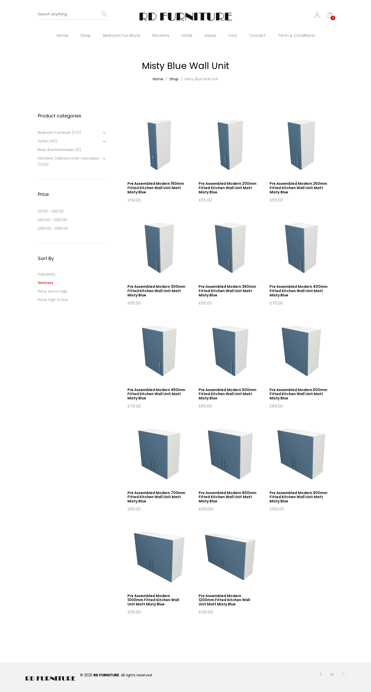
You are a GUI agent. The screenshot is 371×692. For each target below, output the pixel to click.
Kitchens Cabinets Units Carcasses (68, 158)
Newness (45, 282)
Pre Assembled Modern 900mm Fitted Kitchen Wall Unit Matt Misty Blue (298, 497)
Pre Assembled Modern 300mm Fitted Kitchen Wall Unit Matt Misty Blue (156, 291)
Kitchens (160, 36)
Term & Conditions (296, 36)
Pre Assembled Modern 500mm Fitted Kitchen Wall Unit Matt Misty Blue (227, 394)
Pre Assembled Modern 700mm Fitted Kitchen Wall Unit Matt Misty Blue (156, 497)
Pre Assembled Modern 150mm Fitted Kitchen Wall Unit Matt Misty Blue (155, 188)
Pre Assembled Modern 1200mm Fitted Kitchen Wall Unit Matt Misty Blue (224, 600)
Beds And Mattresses (56, 149)
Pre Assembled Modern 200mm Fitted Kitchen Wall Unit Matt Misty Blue (227, 188)
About (210, 36)
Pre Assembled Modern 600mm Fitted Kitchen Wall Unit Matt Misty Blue (298, 394)
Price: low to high (52, 291)
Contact (257, 36)
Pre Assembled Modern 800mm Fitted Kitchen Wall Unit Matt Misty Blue (227, 497)
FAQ (233, 36)
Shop (86, 36)
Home (62, 36)
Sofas (186, 36)
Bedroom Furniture (121, 36)
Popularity (46, 274)
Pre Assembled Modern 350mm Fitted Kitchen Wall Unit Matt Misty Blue (227, 291)
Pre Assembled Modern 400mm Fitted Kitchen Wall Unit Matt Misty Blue (299, 291)
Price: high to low (52, 299)
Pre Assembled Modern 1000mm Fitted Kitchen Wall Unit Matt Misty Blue (153, 600)
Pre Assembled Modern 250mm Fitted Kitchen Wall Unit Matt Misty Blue (298, 188)
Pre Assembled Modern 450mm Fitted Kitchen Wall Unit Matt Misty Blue (156, 394)
